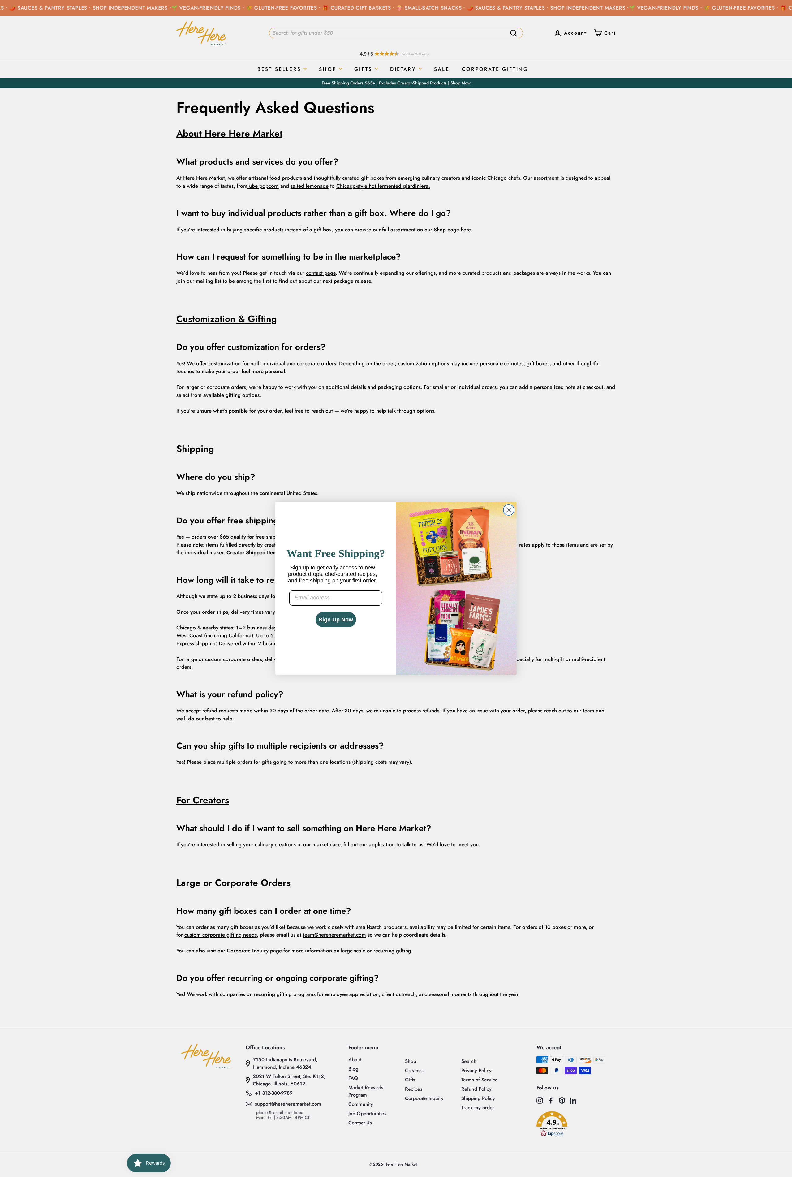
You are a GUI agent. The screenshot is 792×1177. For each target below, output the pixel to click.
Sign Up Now (336, 619)
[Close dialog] (508, 510)
